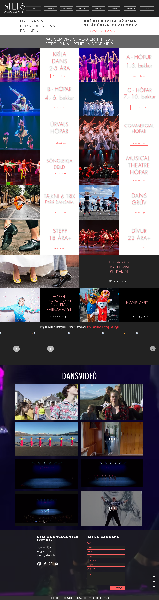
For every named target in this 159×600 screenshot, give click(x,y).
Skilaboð (91, 569)
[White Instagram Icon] (50, 564)
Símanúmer (92, 560)
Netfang (90, 552)
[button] (75, 417)
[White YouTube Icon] (56, 564)
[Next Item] (153, 348)
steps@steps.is (46, 555)
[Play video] (112, 439)
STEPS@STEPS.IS (101, 598)
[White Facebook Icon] (45, 564)
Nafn (89, 543)
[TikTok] (39, 564)
